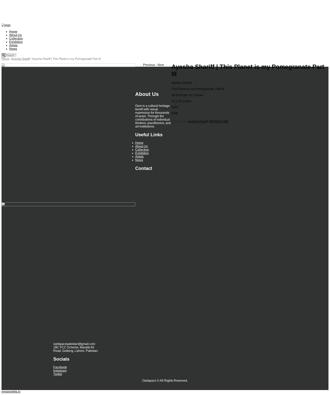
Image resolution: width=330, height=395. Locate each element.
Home (5, 58)
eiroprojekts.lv (11, 391)
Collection (142, 149)
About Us (141, 146)
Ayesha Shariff (20, 58)
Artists (139, 156)
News (139, 160)
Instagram (60, 370)
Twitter (57, 374)
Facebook (60, 367)
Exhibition (142, 153)
